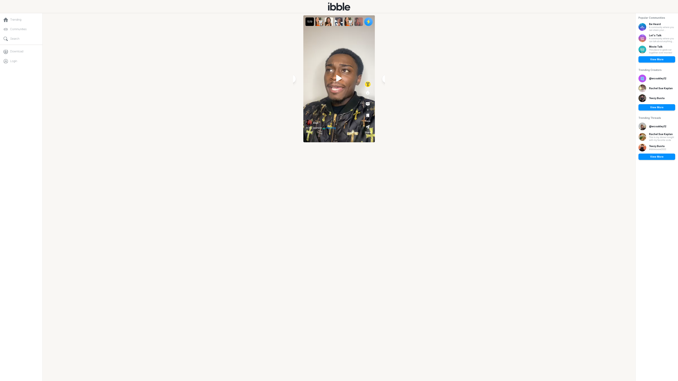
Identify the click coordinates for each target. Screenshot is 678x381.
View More (657, 59)
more (309, 132)
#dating (331, 127)
